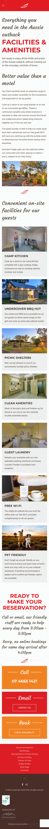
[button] (3, 5)
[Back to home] (24, 5)
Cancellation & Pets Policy (24, 754)
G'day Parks (24, 764)
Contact (24, 770)
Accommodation (24, 747)
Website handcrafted (18, 824)
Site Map (24, 767)
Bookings (24, 751)
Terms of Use (24, 760)
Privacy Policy (24, 757)
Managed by (8, 810)
